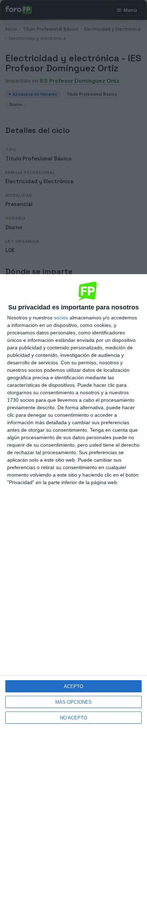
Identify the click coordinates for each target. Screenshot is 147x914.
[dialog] (73, 594)
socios (61, 317)
